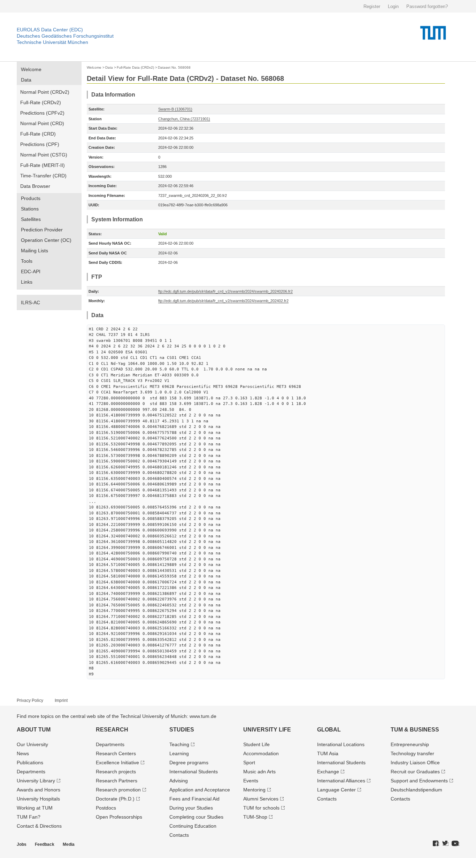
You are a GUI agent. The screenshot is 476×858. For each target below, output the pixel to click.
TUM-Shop (255, 817)
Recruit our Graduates (415, 771)
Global (329, 730)
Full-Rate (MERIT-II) (42, 165)
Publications (30, 762)
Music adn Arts (259, 771)
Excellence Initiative (117, 762)
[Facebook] (436, 844)
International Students (193, 771)
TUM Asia (327, 753)
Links (26, 282)
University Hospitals (38, 799)
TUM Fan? (28, 817)
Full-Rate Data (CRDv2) (135, 67)
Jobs (21, 844)
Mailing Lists (34, 250)
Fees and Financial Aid (194, 799)
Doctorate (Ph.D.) (115, 799)
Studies (181, 730)
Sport (249, 762)
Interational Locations (340, 744)
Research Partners (116, 780)
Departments (31, 771)
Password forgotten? (427, 6)
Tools (26, 261)
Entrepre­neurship (410, 744)
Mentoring (254, 789)
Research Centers (116, 753)
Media (69, 844)
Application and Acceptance (199, 789)
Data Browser (35, 186)
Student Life (256, 744)
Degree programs (188, 762)
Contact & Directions (39, 826)
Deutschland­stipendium (416, 789)
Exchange (328, 771)
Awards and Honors (38, 789)
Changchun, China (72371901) (184, 119)
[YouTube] (455, 844)
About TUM (34, 730)
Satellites (31, 219)
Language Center (336, 789)
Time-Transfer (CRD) (43, 175)
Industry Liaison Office (415, 762)
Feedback (44, 844)
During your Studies (191, 808)
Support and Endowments (419, 780)
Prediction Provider (42, 229)
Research (112, 730)
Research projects (116, 771)
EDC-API (30, 271)
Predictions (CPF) (39, 144)
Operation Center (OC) (46, 240)
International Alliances (341, 780)
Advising (178, 780)
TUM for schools (261, 808)
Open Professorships (119, 817)
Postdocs (106, 808)
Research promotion (118, 789)
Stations (30, 209)
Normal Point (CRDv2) (44, 92)
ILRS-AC (30, 302)
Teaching (179, 744)
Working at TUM (35, 808)
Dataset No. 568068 (174, 67)
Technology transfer (412, 753)
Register (371, 6)
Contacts (179, 835)
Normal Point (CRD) (42, 123)
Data (26, 80)
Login (393, 6)
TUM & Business (415, 730)
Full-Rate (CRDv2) (40, 102)
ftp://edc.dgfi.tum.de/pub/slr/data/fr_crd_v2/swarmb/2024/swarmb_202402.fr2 (223, 301)
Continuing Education (192, 826)
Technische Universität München (52, 42)
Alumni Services (260, 799)
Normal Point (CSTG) (43, 155)
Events (250, 780)
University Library (36, 780)
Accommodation (261, 753)
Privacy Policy (30, 700)
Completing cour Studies (196, 817)
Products (30, 198)
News (23, 753)
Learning (179, 753)
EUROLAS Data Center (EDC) (50, 29)
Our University (32, 744)
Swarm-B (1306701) (175, 109)
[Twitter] (445, 844)
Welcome (31, 69)
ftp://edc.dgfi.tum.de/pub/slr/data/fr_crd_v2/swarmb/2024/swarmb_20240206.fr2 (225, 291)
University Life (267, 730)
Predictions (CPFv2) (42, 113)
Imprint (61, 700)
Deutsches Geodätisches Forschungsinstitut (65, 36)
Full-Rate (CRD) (38, 134)
